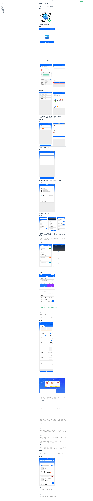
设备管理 (3, 11)
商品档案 (3, 12)
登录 (1, 6)
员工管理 (3, 9)
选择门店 (2, 7)
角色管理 (3, 10)
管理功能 (2, 8)
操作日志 (3, 13)
